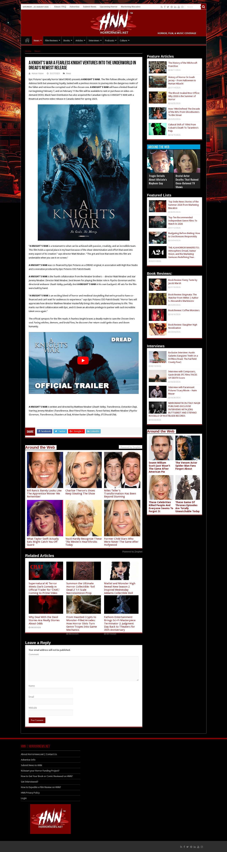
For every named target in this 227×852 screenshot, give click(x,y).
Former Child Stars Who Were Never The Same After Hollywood (121, 541)
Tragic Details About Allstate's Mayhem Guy (158, 179)
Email (31, 696)
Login (24, 798)
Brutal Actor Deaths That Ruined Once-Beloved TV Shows (187, 181)
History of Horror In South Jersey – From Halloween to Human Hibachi (182, 80)
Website (33, 707)
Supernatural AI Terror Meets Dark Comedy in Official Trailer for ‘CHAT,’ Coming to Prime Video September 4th (44, 590)
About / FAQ (60, 6)
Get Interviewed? (29, 781)
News (36, 40)
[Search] (203, 6)
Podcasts (109, 40)
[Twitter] (168, 7)
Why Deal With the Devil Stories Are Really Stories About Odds (44, 620)
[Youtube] (178, 7)
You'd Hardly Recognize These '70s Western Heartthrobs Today (83, 541)
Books (66, 40)
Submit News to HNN (31, 765)
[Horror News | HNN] (113, 22)
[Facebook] (165, 7)
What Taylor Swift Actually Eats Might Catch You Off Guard (43, 541)
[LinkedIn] (175, 7)
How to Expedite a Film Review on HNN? (41, 787)
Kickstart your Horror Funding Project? (40, 770)
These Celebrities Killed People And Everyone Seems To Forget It (161, 507)
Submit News (89, 6)
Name (32, 685)
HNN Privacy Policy (30, 792)
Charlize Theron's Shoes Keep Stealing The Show (80, 492)
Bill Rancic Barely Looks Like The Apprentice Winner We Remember (44, 493)
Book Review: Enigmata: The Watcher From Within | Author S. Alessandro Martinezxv (183, 297)
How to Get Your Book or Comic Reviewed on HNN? (47, 776)
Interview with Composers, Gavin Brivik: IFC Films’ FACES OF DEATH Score (182, 374)
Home (28, 51)
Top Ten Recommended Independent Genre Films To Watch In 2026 (182, 220)
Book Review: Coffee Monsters (184, 310)
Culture (123, 40)
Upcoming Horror (108, 6)
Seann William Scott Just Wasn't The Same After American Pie (159, 467)
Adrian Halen (38, 73)
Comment (34, 654)
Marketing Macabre (130, 6)
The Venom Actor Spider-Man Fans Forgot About (186, 465)
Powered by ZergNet (132, 551)
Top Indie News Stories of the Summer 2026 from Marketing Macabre (183, 204)
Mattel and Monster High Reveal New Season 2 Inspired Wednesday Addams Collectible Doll (119, 588)
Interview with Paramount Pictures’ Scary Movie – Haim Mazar (182, 390)
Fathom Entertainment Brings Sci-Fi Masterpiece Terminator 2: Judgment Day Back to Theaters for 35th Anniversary (119, 623)
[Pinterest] (171, 7)
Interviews (94, 40)
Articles (79, 40)
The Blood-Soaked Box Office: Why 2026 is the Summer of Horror (184, 96)
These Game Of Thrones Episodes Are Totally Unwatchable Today (187, 507)
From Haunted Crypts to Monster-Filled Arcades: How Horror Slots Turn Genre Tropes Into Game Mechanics (81, 623)
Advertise (74, 6)
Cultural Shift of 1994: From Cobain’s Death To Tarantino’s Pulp (183, 127)
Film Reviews (51, 40)
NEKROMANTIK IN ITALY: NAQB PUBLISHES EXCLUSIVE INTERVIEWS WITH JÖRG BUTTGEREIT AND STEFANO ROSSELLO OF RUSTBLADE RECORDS (174, 409)
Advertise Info (28, 759)
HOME (27, 40)
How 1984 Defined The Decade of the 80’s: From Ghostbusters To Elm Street (184, 111)
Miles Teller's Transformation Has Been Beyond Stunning (120, 493)
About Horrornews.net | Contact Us (39, 754)
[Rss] (161, 7)
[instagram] (182, 7)
